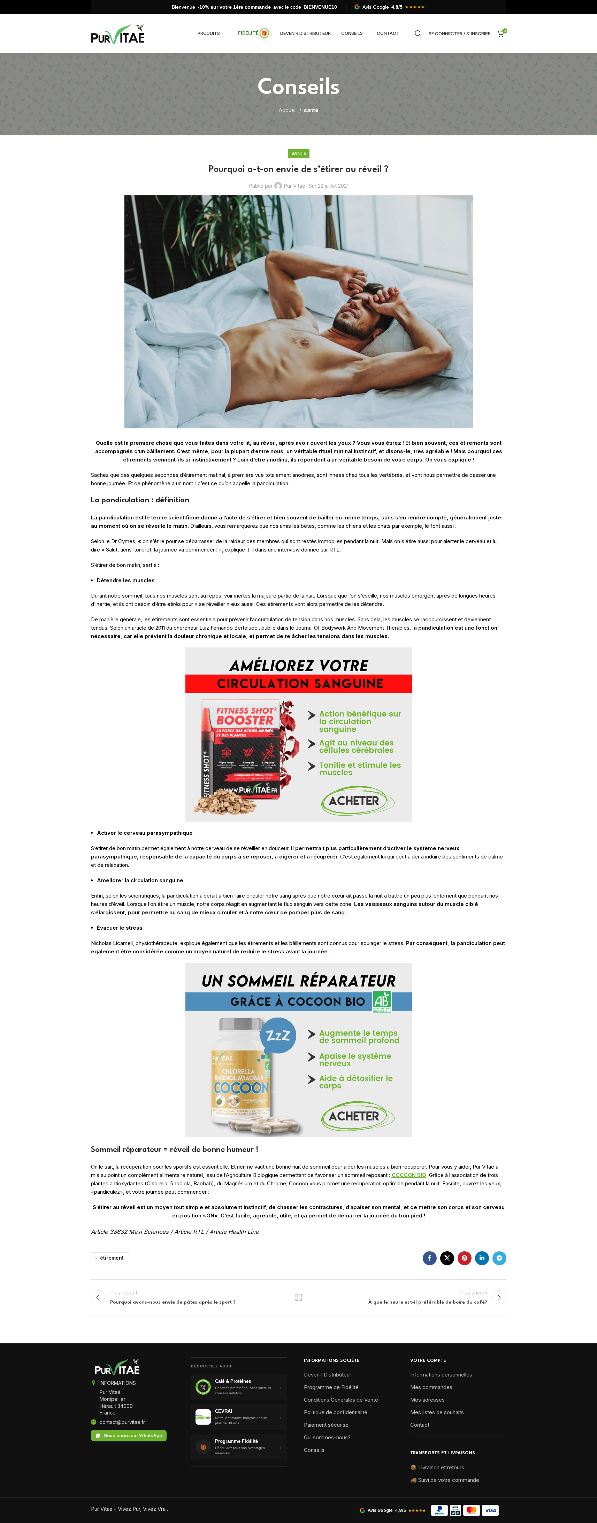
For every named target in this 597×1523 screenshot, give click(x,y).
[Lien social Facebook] (430, 1258)
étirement (112, 1258)
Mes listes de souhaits (437, 1412)
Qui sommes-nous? (327, 1437)
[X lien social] (447, 1258)
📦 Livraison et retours (437, 1467)
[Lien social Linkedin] (482, 1258)
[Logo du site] (118, 33)
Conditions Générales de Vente (341, 1399)
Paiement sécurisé (326, 1424)
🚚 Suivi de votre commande (444, 1480)
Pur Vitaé (294, 185)
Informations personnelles (441, 1374)
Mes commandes (431, 1387)
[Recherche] (418, 33)
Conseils (314, 1450)
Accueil (288, 110)
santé (311, 110)
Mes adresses (427, 1399)
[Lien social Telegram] (499, 1258)
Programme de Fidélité (331, 1387)
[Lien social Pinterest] (465, 1258)
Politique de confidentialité (335, 1412)
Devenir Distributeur (327, 1374)
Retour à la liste (298, 1297)
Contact (419, 1424)
